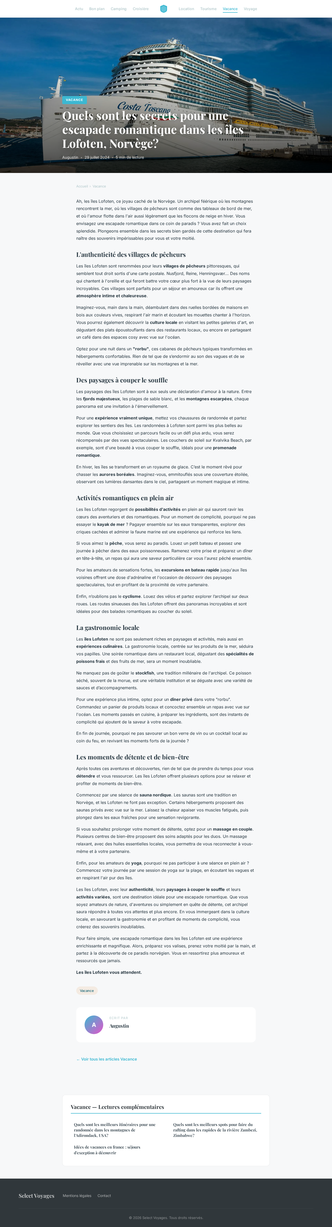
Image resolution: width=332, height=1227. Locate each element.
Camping (119, 8)
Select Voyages (36, 1195)
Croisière (141, 8)
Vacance (230, 8)
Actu (79, 8)
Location (186, 8)
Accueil (82, 186)
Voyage (250, 8)
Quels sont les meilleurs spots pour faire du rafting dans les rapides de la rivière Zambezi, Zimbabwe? (215, 1130)
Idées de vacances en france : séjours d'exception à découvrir (107, 1149)
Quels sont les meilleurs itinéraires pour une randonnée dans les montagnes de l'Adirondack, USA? (115, 1130)
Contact (104, 1195)
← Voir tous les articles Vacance (106, 1059)
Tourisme (208, 8)
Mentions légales (77, 1195)
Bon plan (97, 8)
